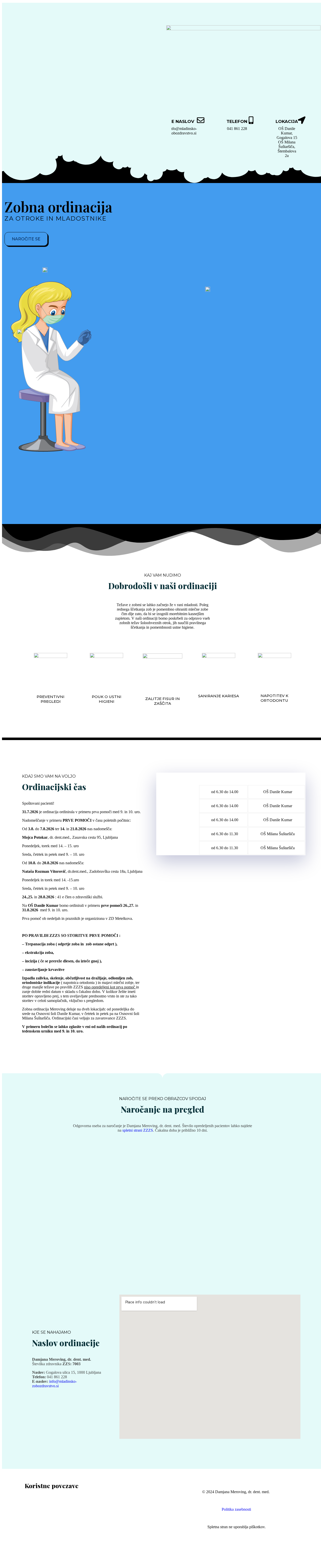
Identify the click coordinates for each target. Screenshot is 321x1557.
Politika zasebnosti (236, 1509)
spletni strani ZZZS (137, 1130)
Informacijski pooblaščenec (46, 1523)
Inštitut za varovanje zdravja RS (50, 1510)
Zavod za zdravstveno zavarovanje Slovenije (60, 1505)
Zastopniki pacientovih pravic (48, 1519)
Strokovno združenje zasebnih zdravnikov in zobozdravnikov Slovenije (81, 1528)
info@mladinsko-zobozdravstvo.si (183, 130)
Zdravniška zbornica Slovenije (49, 1532)
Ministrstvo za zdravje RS (45, 1501)
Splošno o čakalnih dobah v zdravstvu (55, 1514)
